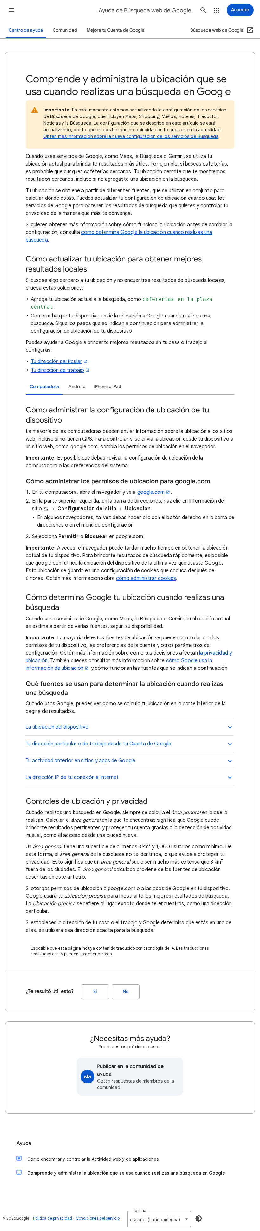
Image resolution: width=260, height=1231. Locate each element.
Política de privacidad (52, 1218)
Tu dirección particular (56, 361)
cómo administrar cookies (146, 578)
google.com (151, 492)
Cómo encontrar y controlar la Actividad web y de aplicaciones (93, 1159)
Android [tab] (77, 386)
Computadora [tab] (44, 386)
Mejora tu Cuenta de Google (115, 30)
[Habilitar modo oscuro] (198, 1218)
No (125, 991)
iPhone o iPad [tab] (107, 386)
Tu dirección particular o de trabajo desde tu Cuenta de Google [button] (98, 744)
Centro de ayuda (26, 30)
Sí (95, 991)
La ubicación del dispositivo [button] (56, 727)
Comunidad (65, 30)
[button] (11, 10)
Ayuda (23, 1143)
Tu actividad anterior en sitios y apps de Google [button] (80, 760)
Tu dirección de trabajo (57, 370)
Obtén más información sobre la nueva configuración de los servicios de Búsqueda (130, 136)
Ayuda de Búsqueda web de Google (145, 10)
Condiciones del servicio (98, 1218)
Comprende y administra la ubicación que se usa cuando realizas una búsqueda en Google (126, 1173)
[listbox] (159, 1219)
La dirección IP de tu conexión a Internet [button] (72, 777)
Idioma (140, 1210)
